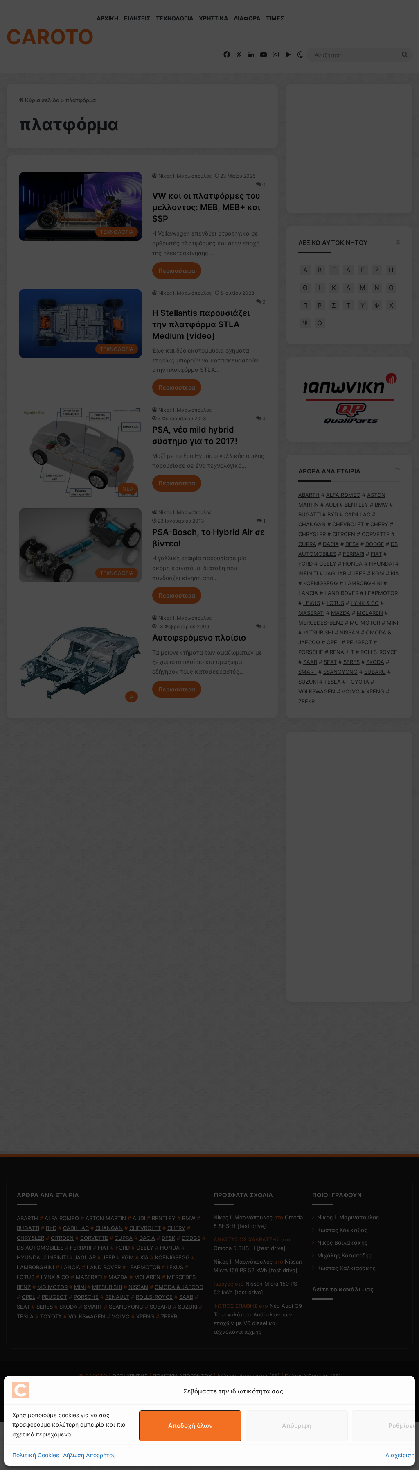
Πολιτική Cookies (35, 1455)
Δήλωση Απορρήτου (89, 1455)
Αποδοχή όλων (190, 1425)
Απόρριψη (296, 1425)
